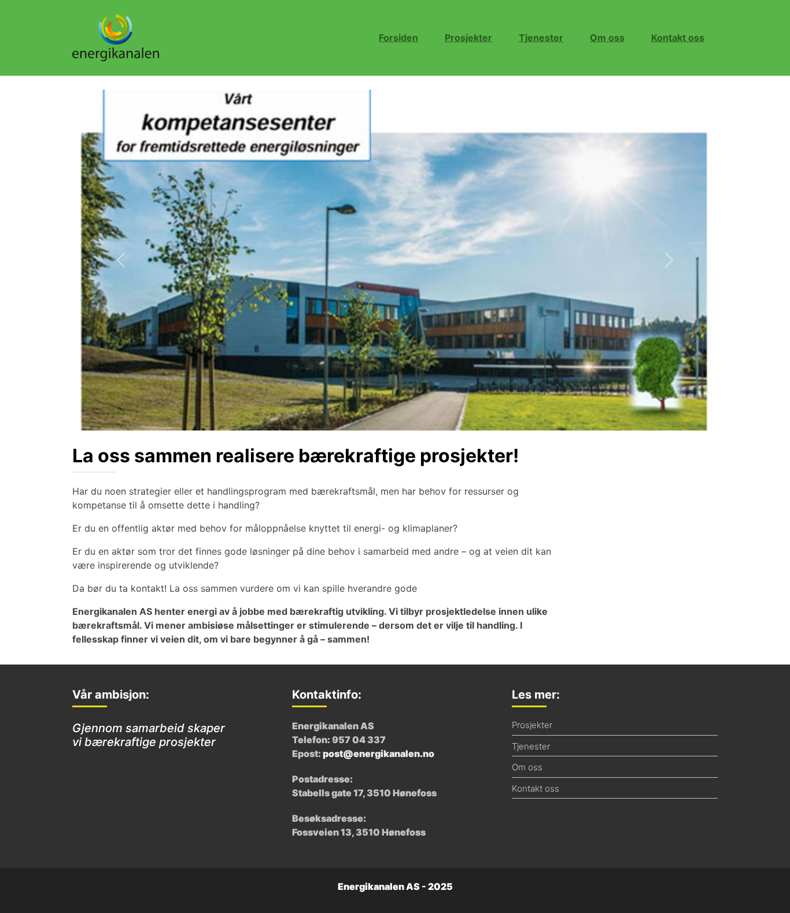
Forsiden (398, 37)
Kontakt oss (677, 37)
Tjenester (541, 37)
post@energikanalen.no (378, 753)
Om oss (607, 37)
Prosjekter (468, 37)
